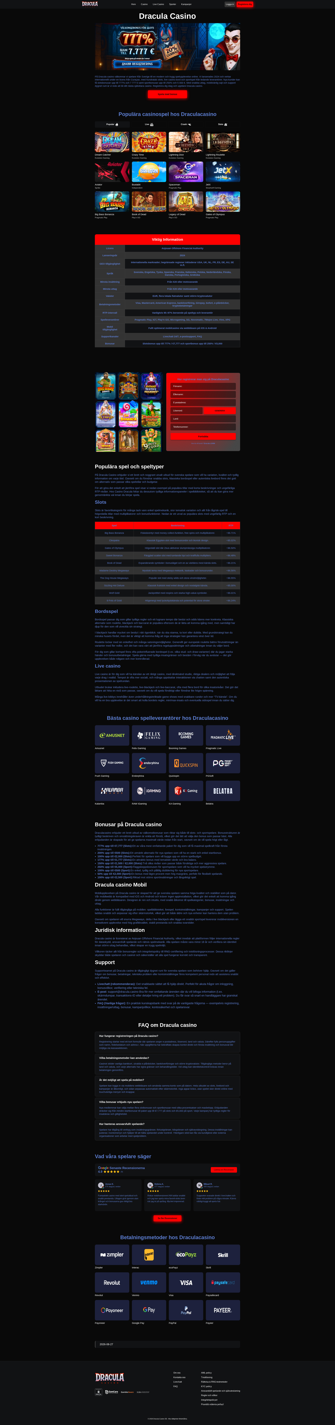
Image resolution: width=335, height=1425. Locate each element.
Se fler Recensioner (167, 1218)
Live (147, 124)
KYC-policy (206, 1386)
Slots (220, 124)
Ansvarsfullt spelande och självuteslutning (220, 1391)
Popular (110, 124)
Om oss (176, 1373)
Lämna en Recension (224, 1170)
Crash (184, 124)
